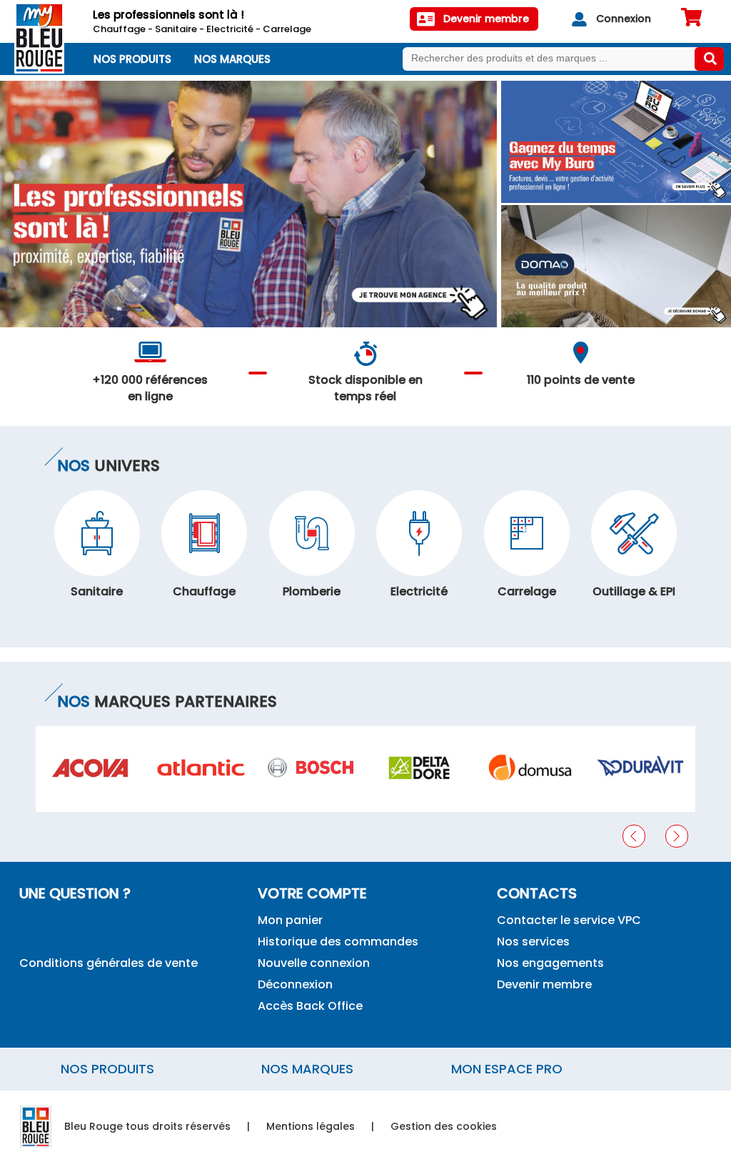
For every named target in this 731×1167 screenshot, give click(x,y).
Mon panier (290, 920)
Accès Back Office (310, 1006)
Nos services (533, 941)
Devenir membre (544, 984)
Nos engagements (550, 963)
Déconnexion (295, 984)
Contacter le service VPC (569, 920)
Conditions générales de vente (108, 963)
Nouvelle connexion (314, 963)
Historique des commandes (338, 941)
